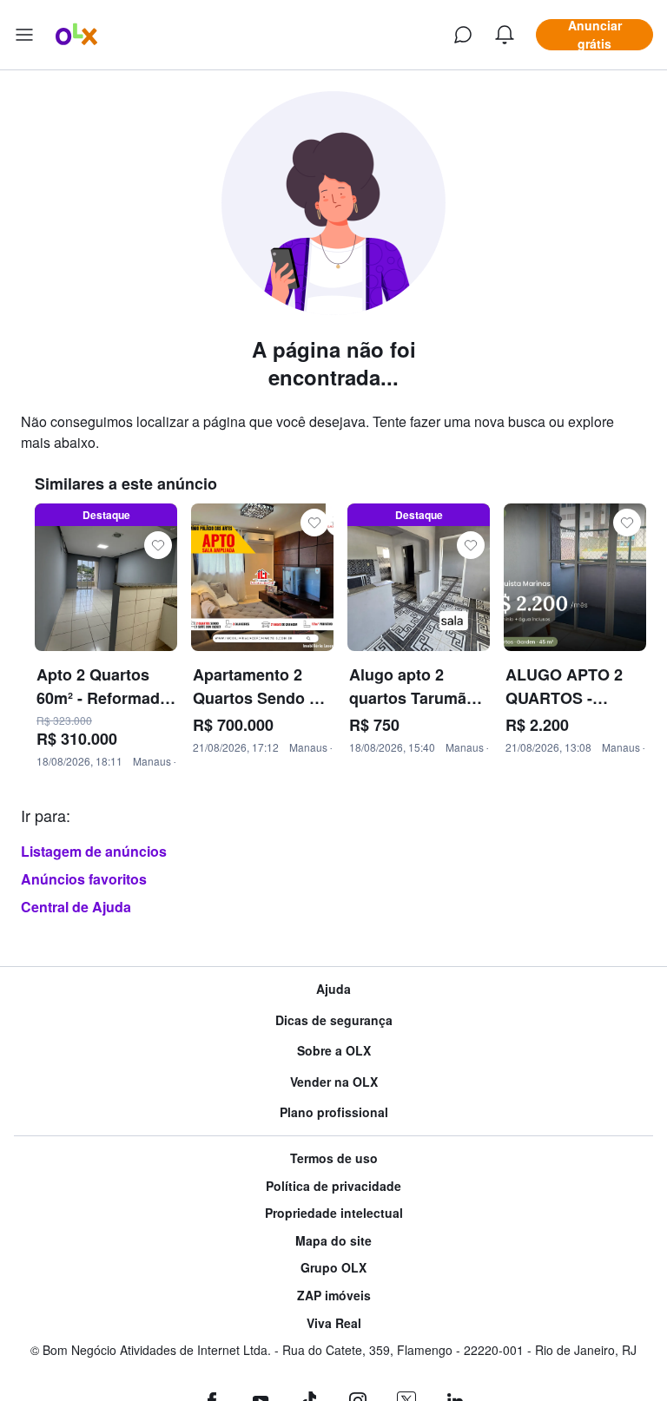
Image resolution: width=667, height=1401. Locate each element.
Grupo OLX (333, 1268)
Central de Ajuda (76, 907)
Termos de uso (334, 1158)
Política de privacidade (333, 1186)
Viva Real (334, 1323)
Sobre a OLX (334, 1051)
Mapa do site (333, 1241)
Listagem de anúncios (94, 851)
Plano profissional (334, 1112)
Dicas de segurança (334, 1020)
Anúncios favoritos (84, 879)
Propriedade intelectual (334, 1213)
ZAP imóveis (334, 1295)
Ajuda (333, 989)
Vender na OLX (334, 1082)
